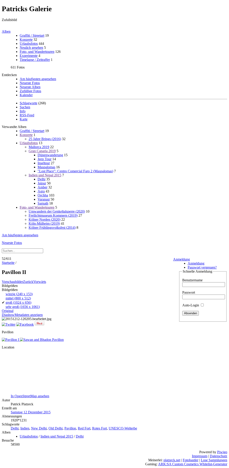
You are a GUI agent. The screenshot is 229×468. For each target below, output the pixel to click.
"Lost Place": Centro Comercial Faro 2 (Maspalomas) (75, 171)
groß (18, 302)
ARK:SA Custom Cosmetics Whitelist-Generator (192, 464)
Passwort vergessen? (202, 267)
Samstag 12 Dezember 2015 (31, 412)
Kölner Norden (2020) (44, 219)
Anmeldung (181, 259)
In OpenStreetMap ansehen (30, 396)
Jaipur (42, 183)
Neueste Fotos (30, 83)
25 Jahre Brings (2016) (45, 139)
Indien (24, 428)
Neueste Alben (30, 87)
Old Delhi (56, 428)
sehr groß (23, 307)
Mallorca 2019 (39, 147)
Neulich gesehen (31, 47)
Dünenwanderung (50, 155)
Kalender (26, 95)
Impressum (199, 456)
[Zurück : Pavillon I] (11, 340)
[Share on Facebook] (25, 324)
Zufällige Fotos (30, 91)
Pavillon (70, 428)
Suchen (25, 107)
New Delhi (39, 428)
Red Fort (84, 428)
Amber (42, 187)
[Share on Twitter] (8, 324)
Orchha (43, 195)
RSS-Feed (27, 115)
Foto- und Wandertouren (37, 51)
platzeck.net (171, 460)
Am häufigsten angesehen (38, 79)
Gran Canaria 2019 (42, 151)
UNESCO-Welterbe (123, 428)
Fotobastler (190, 460)
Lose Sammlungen (214, 460)
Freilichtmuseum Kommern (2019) (53, 215)
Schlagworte (28, 103)
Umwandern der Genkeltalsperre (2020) (57, 211)
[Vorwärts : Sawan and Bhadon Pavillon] (42, 340)
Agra (41, 191)
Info (22, 111)
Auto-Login (191, 305)
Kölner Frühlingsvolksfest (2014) (52, 227)
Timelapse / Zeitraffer (35, 60)
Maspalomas (46, 167)
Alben (6, 31)
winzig (19, 294)
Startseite (8, 263)
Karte (24, 119)
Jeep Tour (44, 159)
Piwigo (222, 452)
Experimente (29, 56)
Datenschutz (218, 456)
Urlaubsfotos (29, 43)
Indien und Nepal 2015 (45, 175)
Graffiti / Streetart (32, 35)
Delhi (41, 179)
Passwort (188, 292)
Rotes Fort (99, 428)
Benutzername (192, 280)
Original (7, 311)
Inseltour (44, 163)
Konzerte (26, 39)
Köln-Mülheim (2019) (44, 223)
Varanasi (44, 199)
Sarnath (43, 203)
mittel (18, 298)
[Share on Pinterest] (39, 324)
